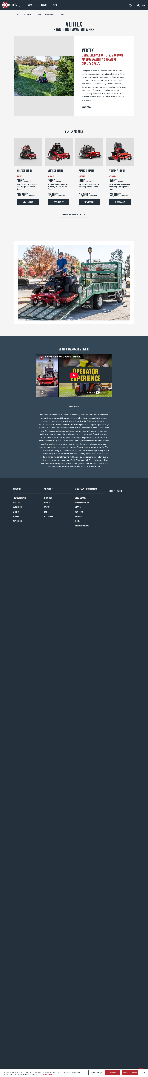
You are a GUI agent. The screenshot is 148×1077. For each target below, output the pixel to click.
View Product (28, 202)
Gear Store (79, 516)
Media (77, 521)
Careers (78, 507)
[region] (74, 1073)
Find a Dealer (74, 406)
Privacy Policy (48, 1074)
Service (47, 507)
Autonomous (17, 521)
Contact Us (79, 511)
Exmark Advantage (82, 502)
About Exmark (80, 497)
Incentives (48, 497)
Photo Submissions (82, 525)
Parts (55, 5)
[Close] (144, 1072)
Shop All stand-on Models (72, 214)
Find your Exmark (19, 497)
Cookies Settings (96, 1073)
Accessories (48, 516)
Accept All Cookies (130, 1073)
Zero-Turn (16, 502)
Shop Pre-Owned (115, 491)
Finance (44, 5)
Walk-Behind (17, 507)
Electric (16, 516)
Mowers (31, 5)
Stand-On (16, 511)
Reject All (112, 1073)
